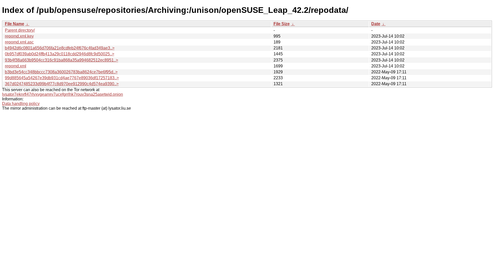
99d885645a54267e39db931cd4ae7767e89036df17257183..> (62, 78)
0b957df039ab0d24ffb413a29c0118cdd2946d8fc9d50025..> (59, 54)
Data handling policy (21, 103)
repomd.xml (15, 66)
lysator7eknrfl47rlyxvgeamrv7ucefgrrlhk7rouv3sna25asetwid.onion (62, 94)
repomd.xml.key (19, 36)
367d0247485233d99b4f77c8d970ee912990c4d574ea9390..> (62, 84)
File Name (14, 24)
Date (375, 24)
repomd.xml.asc (19, 42)
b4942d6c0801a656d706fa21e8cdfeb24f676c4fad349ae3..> (59, 48)
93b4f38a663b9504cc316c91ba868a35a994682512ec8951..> (61, 60)
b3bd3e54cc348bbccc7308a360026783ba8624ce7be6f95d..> (61, 72)
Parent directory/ (20, 30)
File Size (282, 24)
